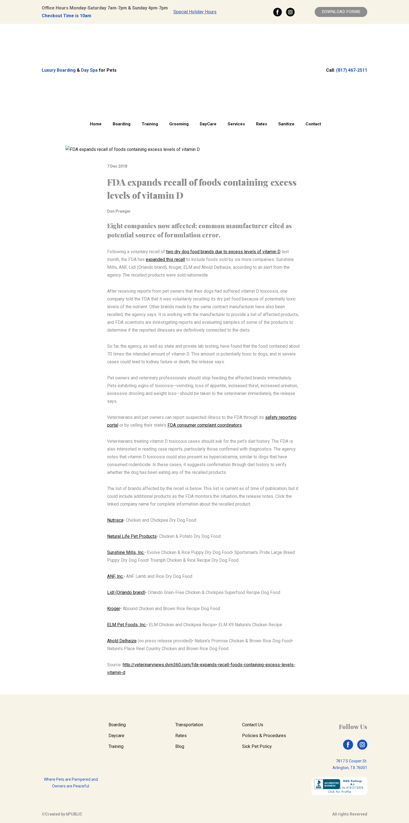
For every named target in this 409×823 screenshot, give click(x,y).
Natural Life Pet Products (132, 536)
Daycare (116, 735)
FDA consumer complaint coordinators (204, 425)
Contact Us (252, 724)
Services (236, 123)
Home (96, 123)
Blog (179, 746)
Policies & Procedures (264, 735)
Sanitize (286, 123)
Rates (261, 123)
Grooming (179, 123)
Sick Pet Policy (257, 746)
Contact (313, 123)
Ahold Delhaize (122, 640)
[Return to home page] (204, 70)
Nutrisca (115, 520)
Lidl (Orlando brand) (126, 592)
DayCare (208, 123)
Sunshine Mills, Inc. (125, 552)
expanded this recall (165, 259)
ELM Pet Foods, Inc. (126, 624)
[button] (277, 12)
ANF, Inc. (115, 576)
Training (150, 123)
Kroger (113, 608)
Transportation (189, 724)
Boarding (121, 123)
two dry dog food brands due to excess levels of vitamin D (223, 251)
